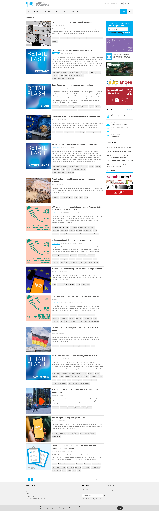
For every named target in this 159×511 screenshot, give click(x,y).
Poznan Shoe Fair (115, 136)
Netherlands (93, 376)
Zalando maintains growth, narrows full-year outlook (72, 22)
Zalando (54, 41)
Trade (69, 380)
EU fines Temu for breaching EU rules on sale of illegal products (77, 269)
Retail (68, 169)
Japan (86, 376)
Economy (71, 72)
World (81, 234)
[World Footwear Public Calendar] (109, 56)
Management (86, 467)
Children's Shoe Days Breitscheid (119, 124)
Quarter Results (91, 38)
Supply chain (74, 234)
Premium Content (56, 53)
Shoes (67, 234)
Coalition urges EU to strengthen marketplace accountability (76, 116)
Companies (55, 38)
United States (87, 380)
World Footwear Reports (76, 75)
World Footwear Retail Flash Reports (63, 78)
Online (83, 38)
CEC (53, 132)
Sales (66, 75)
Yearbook (36, 11)
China (54, 284)
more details (70, 508)
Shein (86, 197)
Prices (95, 230)
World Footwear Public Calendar (121, 54)
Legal (83, 132)
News (56, 11)
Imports (98, 72)
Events (64, 11)
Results (100, 38)
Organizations (74, 11)
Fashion (71, 38)
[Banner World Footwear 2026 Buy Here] (119, 45)
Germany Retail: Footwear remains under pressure (72, 50)
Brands (54, 464)
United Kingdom (77, 380)
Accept (119, 508)
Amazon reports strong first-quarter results (69, 418)
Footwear (84, 72)
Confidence (55, 72)
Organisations (96, 132)
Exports (78, 373)
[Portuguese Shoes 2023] (119, 69)
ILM (112, 129)
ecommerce (64, 38)
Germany (55, 376)
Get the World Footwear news (91, 490)
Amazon (54, 433)
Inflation (54, 75)
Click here (115, 56)
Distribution (91, 227)
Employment (64, 230)
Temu (88, 284)
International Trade (77, 376)
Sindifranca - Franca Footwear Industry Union (119, 147)
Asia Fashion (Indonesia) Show (119, 116)
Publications (47, 11)
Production (55, 234)
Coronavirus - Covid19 (59, 467)
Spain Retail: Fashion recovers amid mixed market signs (74, 85)
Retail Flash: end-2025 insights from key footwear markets (75, 356)
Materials (79, 230)
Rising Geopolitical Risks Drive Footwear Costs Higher (73, 240)
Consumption (82, 227)
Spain (64, 380)
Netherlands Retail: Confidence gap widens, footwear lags (74, 144)
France (97, 373)
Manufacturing (96, 467)
